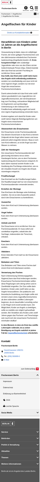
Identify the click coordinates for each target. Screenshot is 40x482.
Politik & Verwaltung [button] (10, 445)
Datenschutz (8, 387)
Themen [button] (4, 457)
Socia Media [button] (6, 413)
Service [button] (4, 432)
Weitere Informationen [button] (11, 464)
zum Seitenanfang (28, 369)
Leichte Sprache (12, 406)
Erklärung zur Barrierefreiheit (14, 394)
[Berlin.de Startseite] (6, 2)
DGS (8, 400)
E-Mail (6, 360)
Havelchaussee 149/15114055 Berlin (13, 351)
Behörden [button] (5, 438)
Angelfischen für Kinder (11, 16)
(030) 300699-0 (14, 356)
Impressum (7, 381)
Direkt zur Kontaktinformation (18, 33)
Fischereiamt (5, 14)
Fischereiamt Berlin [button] (10, 375)
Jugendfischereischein (17, 333)
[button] (36, 14)
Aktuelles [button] (5, 451)
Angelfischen (17, 14)
